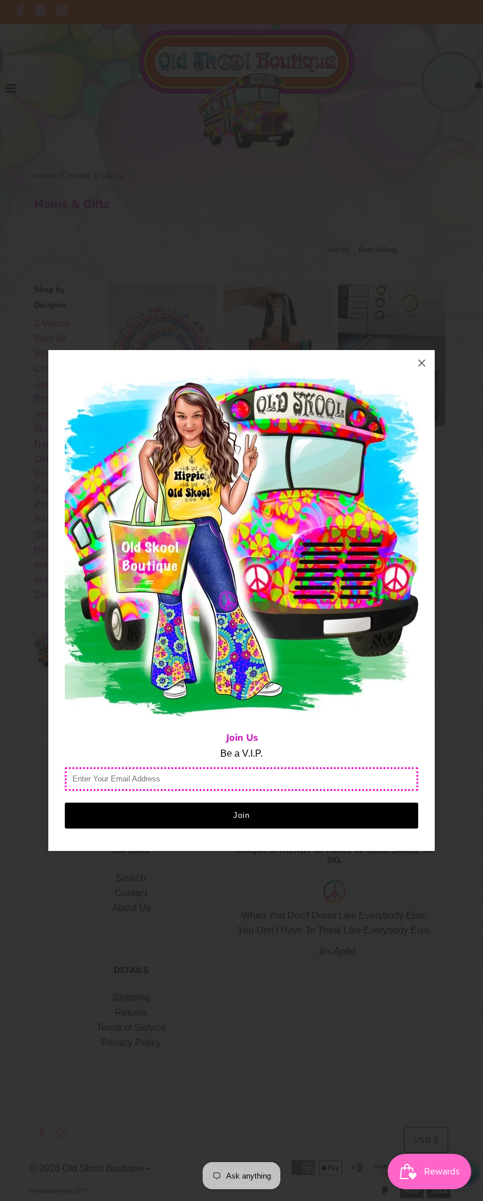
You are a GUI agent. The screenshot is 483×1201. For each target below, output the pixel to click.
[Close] (422, 363)
